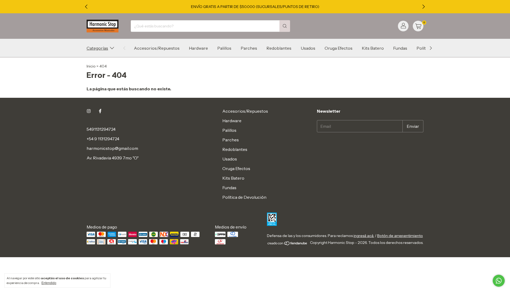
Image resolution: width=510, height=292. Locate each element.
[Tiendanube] (287, 244)
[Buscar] (284, 26)
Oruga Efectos (338, 48)
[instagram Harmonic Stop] (89, 111)
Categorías (97, 48)
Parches (249, 48)
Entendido (48, 283)
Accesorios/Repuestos (157, 48)
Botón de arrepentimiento (400, 235)
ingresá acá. (364, 235)
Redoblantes (278, 48)
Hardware (198, 48)
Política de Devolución (244, 197)
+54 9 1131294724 (103, 138)
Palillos (224, 48)
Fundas (400, 48)
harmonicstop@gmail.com (112, 148)
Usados (308, 48)
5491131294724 (101, 129)
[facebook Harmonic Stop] (100, 111)
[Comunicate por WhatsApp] (499, 281)
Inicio (91, 66)
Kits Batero (373, 48)
